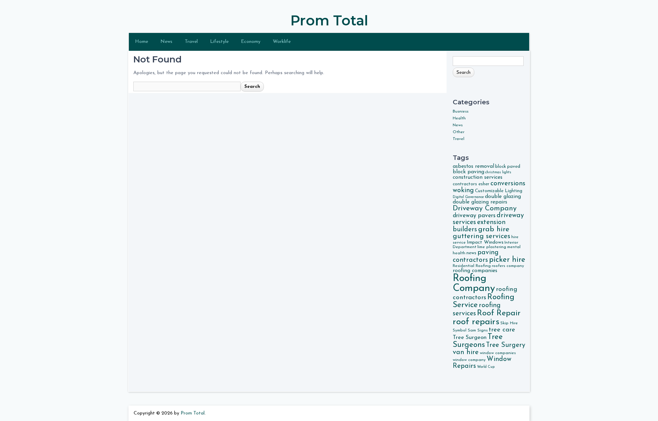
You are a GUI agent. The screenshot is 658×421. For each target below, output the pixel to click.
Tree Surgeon (470, 337)
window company (469, 360)
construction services (477, 177)
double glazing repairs (480, 202)
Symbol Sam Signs (470, 330)
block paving (468, 172)
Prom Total (329, 20)
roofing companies (475, 270)
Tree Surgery (505, 345)
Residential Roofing (472, 266)
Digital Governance (468, 197)
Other (458, 132)
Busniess (460, 111)
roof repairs (476, 322)
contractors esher (471, 184)
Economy (250, 41)
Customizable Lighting (498, 191)
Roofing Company (474, 283)
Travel (191, 41)
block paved (507, 166)
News (166, 41)
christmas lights (498, 172)
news (471, 253)
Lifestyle (219, 41)
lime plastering (491, 247)
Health (459, 118)
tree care (502, 330)
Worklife (282, 41)
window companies (498, 353)
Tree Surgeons (478, 341)
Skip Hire (509, 323)
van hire (466, 352)
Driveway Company (484, 208)
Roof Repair (499, 313)
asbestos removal (473, 166)
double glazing (503, 196)
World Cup (486, 367)
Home (141, 41)
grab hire (493, 229)
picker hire (507, 260)
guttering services (481, 236)
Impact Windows (485, 242)
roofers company (508, 266)
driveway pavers (474, 216)
